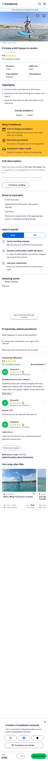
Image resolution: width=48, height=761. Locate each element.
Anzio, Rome (9, 52)
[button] (21, 756)
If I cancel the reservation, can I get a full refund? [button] (20, 342)
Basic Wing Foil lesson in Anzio (18, 496)
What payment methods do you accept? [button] (20, 350)
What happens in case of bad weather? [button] (19, 335)
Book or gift (38, 756)
